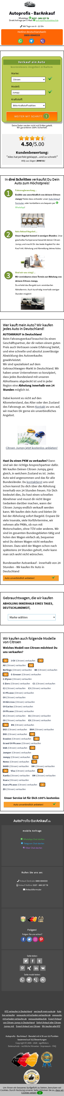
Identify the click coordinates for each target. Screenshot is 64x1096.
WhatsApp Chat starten (33, 839)
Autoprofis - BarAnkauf (32, 13)
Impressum (45, 1046)
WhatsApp (19, 207)
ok (40, 1092)
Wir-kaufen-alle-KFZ (51, 1026)
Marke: (15, 73)
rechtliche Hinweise (30, 1046)
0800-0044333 (41, 881)
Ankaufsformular (33, 889)
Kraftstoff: (17, 99)
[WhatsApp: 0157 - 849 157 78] (30, 18)
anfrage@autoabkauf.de (47, 20)
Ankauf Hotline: (25, 885)
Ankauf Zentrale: (27, 881)
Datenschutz (13, 1046)
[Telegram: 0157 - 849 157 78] (32, 41)
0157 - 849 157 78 (40, 18)
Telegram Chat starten (34, 843)
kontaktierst (34, 482)
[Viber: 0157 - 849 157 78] (43, 41)
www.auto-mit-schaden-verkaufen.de (34, 1015)
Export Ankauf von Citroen (28, 1026)
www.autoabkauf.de (37, 1019)
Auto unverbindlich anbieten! (20, 578)
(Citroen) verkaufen (23, 660)
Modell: (15, 86)
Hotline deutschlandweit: (32, 33)
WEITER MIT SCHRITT (30, 116)
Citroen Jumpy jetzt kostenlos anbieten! (32, 448)
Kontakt (40, 407)
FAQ (54, 1046)
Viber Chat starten (34, 848)
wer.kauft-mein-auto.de (44, 1011)
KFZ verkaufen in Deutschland (18, 1011)
